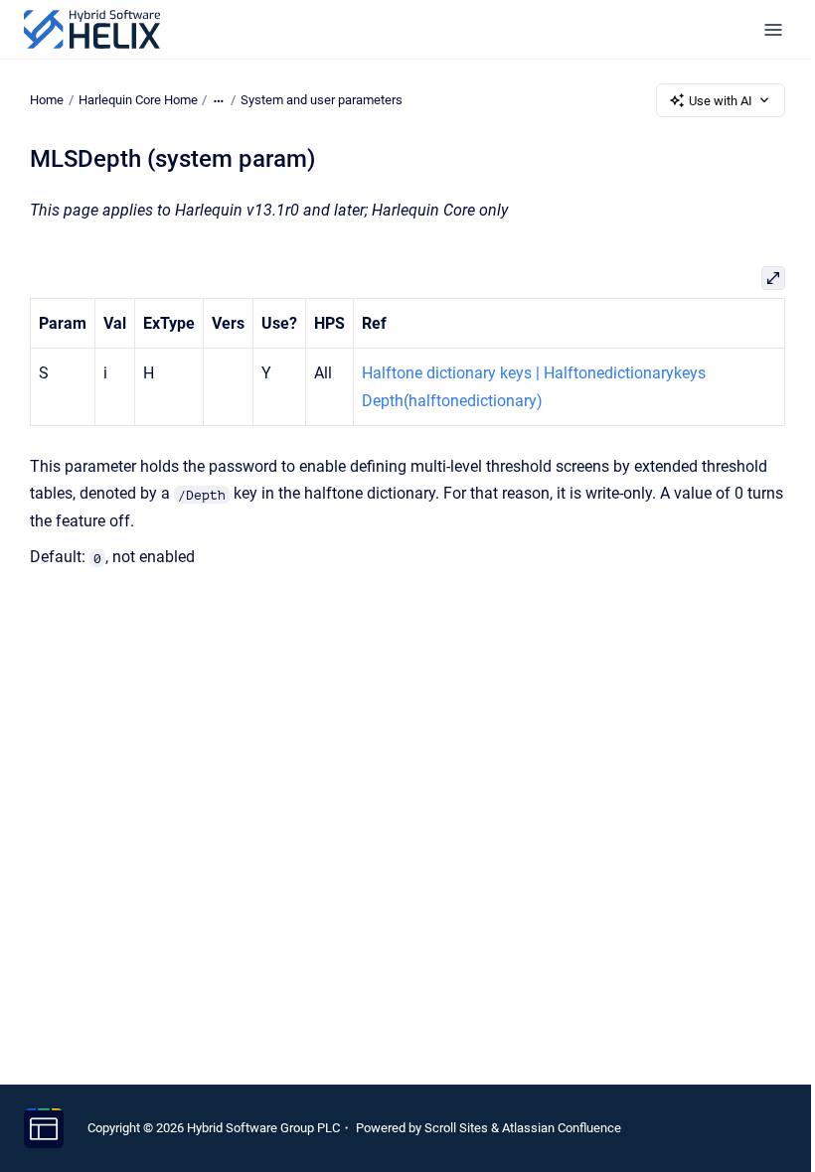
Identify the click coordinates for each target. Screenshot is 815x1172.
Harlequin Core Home (138, 99)
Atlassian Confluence (561, 1127)
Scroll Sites (456, 1127)
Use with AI (720, 100)
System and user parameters (322, 99)
